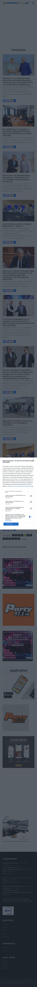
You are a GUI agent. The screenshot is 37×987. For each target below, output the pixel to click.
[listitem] (18, 492)
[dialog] (18, 493)
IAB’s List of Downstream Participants (20, 486)
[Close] (33, 460)
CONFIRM (9, 524)
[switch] (30, 496)
